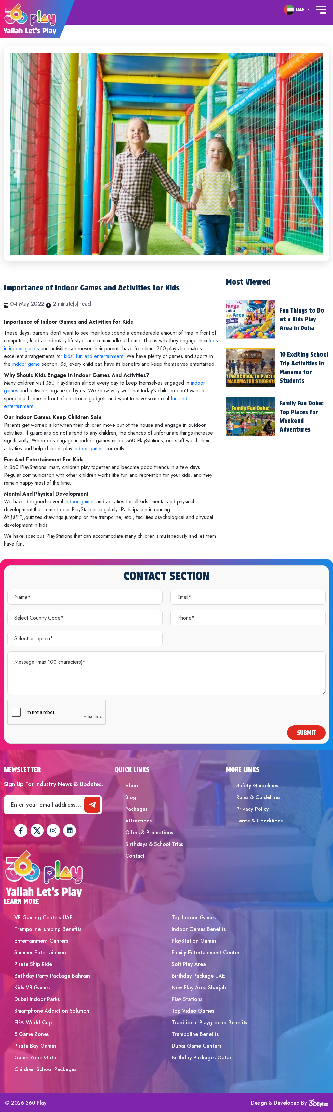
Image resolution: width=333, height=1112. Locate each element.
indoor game (25, 364)
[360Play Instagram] (53, 830)
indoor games (89, 448)
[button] (297, 9)
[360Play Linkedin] (69, 830)
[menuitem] (297, 10)
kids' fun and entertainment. (94, 356)
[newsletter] (92, 805)
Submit (306, 732)
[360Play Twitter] (37, 830)
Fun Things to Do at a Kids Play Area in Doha (302, 319)
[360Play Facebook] (20, 830)
